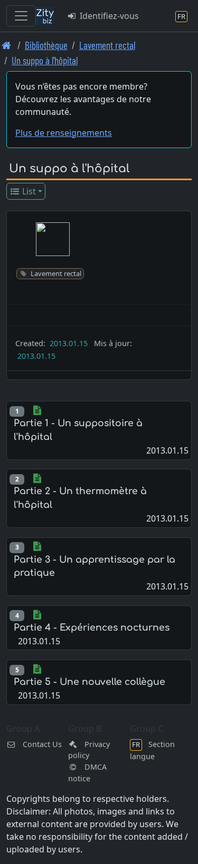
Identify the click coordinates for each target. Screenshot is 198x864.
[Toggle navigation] (21, 15)
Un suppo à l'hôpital (45, 60)
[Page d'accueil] (6, 45)
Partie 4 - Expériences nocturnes (91, 628)
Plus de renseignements (63, 133)
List (28, 191)
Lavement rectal (107, 45)
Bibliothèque (46, 45)
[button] (53, 239)
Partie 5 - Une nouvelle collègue (89, 682)
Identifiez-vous (108, 16)
